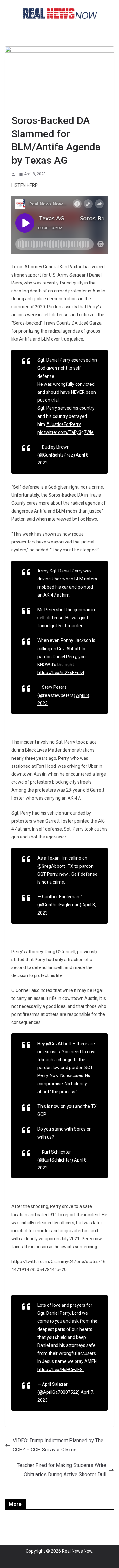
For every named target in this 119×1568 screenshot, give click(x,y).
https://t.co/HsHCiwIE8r (60, 1369)
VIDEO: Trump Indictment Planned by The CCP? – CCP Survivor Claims (58, 1445)
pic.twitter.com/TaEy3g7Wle (65, 432)
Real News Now (77, 1551)
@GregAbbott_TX (55, 866)
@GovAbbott (59, 1043)
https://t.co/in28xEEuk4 (60, 672)
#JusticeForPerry (63, 424)
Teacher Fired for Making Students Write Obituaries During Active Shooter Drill (61, 1470)
